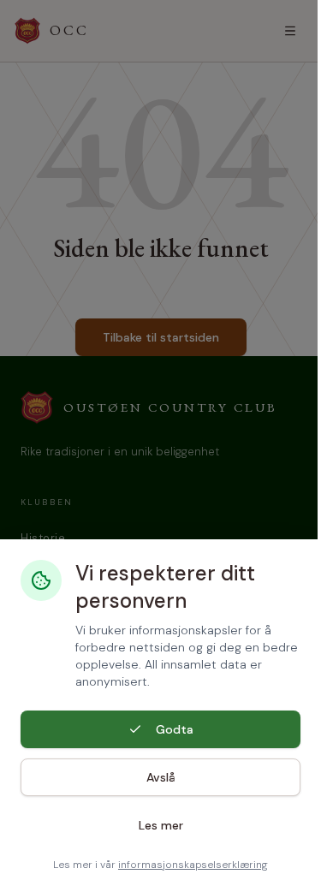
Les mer (161, 825)
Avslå (160, 777)
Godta (174, 729)
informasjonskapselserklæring (193, 864)
